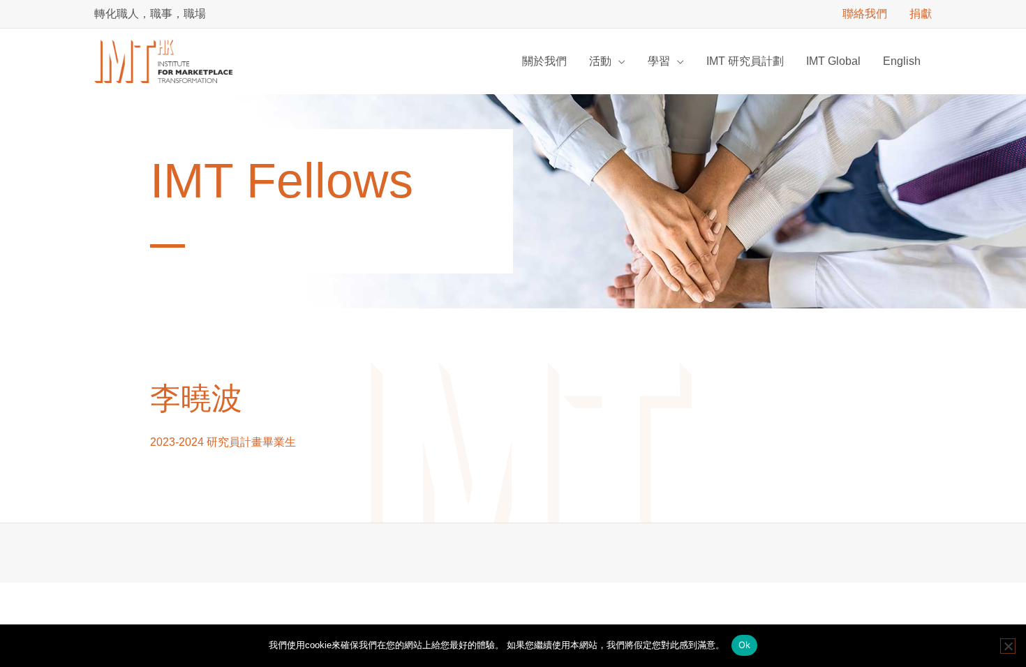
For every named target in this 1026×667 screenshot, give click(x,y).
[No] (1008, 646)
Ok (744, 644)
